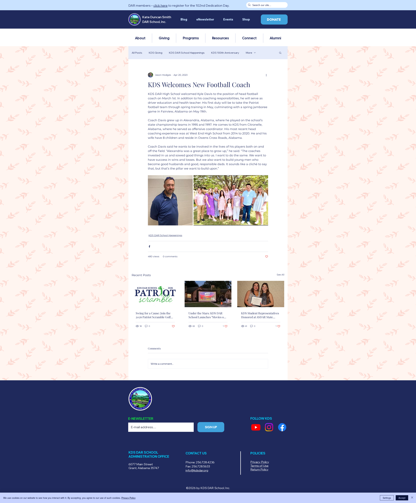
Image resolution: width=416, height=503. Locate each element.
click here (160, 5)
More (249, 52)
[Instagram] (269, 427)
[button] (140, 38)
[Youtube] (255, 427)
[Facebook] (282, 427)
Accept (401, 497)
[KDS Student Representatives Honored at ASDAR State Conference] (260, 294)
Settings (387, 497)
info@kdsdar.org (197, 470)
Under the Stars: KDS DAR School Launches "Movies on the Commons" (207, 315)
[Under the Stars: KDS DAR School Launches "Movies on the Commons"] (208, 294)
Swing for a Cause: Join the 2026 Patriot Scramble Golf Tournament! (153, 315)
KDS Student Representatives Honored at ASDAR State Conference (260, 315)
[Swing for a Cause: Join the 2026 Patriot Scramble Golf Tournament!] (155, 294)
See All (280, 274)
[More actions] (266, 75)
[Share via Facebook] (149, 246)
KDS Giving (155, 52)
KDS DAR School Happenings (187, 52)
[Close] (412, 497)
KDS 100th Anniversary (225, 52)
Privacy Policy (128, 497)
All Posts (137, 52)
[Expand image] (170, 200)
